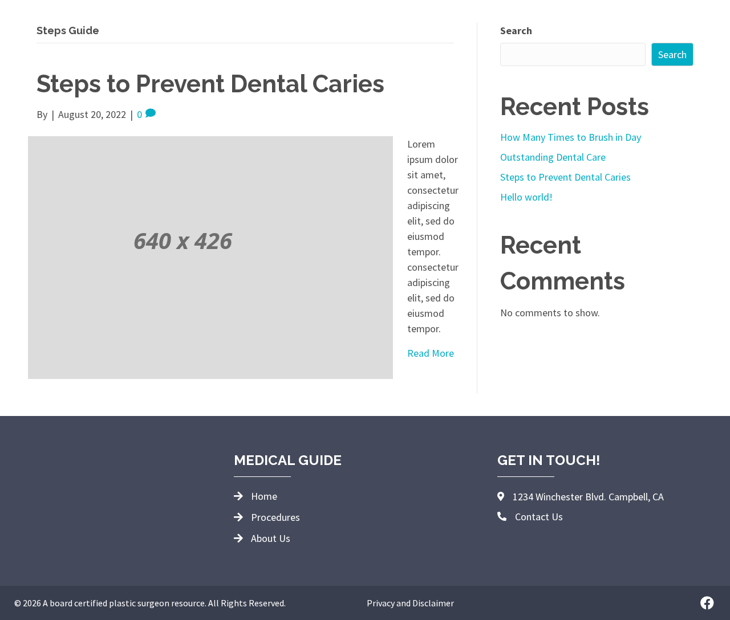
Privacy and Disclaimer (410, 603)
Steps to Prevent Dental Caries (210, 84)
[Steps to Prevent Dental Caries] (210, 256)
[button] (707, 602)
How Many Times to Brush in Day (570, 137)
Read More (430, 353)
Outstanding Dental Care (553, 157)
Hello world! (526, 196)
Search (516, 30)
